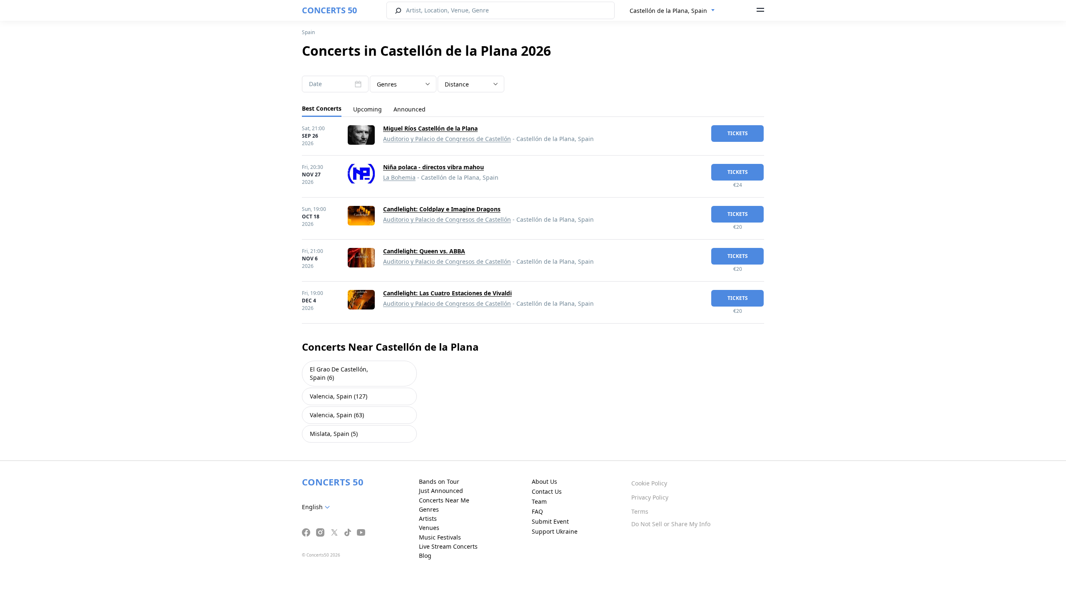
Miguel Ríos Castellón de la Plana (430, 128)
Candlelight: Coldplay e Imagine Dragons (442, 209)
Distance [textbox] (457, 84)
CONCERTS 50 (329, 10)
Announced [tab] (410, 109)
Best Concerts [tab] (321, 108)
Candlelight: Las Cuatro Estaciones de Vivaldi (447, 293)
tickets (737, 133)
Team (539, 501)
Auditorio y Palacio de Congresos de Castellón (447, 139)
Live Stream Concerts (448, 546)
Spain (308, 32)
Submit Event (550, 521)
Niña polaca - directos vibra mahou (433, 167)
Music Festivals (440, 537)
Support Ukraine (555, 531)
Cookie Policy (649, 483)
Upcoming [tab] (367, 109)
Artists (428, 518)
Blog (425, 555)
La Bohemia (399, 177)
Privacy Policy (649, 497)
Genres (429, 509)
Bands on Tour (439, 481)
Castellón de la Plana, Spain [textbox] (668, 11)
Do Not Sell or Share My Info (670, 524)
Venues (429, 528)
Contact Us (547, 491)
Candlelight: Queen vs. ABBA (424, 251)
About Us (544, 481)
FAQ (537, 511)
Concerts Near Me (444, 500)
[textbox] (403, 84)
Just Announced (441, 491)
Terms (639, 511)
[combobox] (672, 10)
